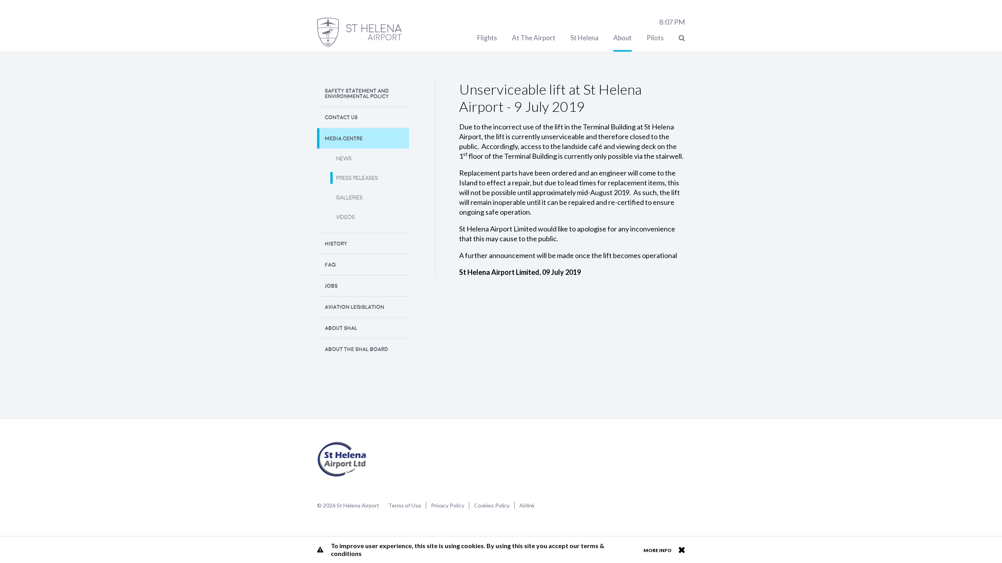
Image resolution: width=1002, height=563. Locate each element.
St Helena (584, 38)
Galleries (349, 198)
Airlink (527, 505)
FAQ (330, 265)
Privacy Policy (447, 505)
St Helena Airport (342, 459)
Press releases (357, 178)
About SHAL (341, 328)
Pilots (655, 38)
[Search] (682, 38)
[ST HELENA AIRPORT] (359, 32)
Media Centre (344, 139)
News (344, 158)
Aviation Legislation (354, 307)
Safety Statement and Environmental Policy (357, 93)
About (622, 38)
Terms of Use (404, 505)
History (336, 244)
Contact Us (341, 117)
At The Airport (533, 38)
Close (681, 549)
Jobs (331, 286)
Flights (487, 38)
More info (657, 550)
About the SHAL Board (356, 349)
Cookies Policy (492, 505)
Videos (345, 217)
